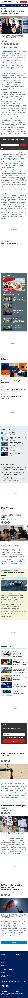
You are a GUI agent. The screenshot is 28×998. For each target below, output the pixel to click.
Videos (11, 5)
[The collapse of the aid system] (7, 327)
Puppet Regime (7, 292)
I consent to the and (13, 148)
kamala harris (4, 243)
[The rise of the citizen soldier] (14, 533)
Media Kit (3, 960)
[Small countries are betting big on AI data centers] (14, 369)
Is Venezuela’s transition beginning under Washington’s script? (12, 887)
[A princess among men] (6, 685)
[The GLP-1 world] (4, 433)
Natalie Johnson (5, 758)
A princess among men (19, 686)
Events (3, 962)
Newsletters (3, 5)
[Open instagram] (22, 981)
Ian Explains (16, 325)
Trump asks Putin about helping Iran (20, 678)
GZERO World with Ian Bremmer (18, 318)
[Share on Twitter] (8, 44)
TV (8, 5)
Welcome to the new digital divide (13, 806)
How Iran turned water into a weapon (13, 754)
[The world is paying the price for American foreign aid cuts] (7, 299)
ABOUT (3, 954)
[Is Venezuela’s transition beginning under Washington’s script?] (14, 905)
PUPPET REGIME (24, 5)
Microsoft (16, 570)
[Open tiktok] (25, 981)
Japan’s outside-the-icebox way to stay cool (20, 694)
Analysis (3, 8)
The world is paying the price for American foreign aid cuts (19, 300)
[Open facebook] (19, 981)
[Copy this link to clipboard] (14, 44)
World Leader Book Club (11, 294)
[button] (23, 2)
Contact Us (18, 957)
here (13, 616)
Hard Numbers (16, 684)
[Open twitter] (9, 981)
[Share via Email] (17, 44)
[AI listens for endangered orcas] (14, 584)
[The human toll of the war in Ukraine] (7, 312)
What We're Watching (18, 659)
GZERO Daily (4, 972)
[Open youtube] (12, 981)
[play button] (14, 284)
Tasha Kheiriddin (5, 519)
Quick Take (15, 304)
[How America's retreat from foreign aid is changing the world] (7, 319)
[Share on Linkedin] (11, 44)
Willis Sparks (5, 40)
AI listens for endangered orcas (12, 574)
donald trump (12, 243)
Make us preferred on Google (10, 47)
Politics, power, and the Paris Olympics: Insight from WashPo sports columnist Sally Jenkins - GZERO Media (14, 478)
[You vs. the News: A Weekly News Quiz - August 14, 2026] (6, 653)
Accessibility (17, 989)
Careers (3, 965)
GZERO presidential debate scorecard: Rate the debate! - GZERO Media (14, 473)
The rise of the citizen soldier (11, 516)
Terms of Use (20, 148)
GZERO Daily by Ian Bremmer (5, 976)
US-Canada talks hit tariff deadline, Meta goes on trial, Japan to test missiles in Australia (19, 672)
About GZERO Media (14, 453)
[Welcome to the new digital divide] (14, 823)
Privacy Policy (13, 148)
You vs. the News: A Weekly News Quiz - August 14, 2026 (19, 654)
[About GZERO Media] (4, 454)
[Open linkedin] (16, 981)
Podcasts (17, 5)
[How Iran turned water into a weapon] (14, 771)
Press (17, 960)
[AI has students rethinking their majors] (4, 438)
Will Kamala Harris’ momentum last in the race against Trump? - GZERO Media (14, 468)
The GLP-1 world (13, 433)
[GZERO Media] (10, 2)
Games (14, 651)
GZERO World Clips (18, 297)
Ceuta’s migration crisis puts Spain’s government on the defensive (13, 390)
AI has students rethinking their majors (17, 438)
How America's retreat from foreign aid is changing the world (18, 321)
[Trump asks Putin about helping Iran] (6, 677)
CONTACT (19, 954)
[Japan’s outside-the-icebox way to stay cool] (6, 693)
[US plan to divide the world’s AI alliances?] (7, 305)
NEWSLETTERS (6, 969)
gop (17, 243)
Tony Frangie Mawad (6, 891)
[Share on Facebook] (5, 44)
